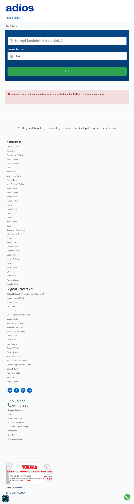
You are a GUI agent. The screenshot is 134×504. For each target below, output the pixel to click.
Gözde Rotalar (12, 319)
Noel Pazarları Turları (15, 184)
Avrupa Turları (12, 180)
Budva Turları (12, 197)
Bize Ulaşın (12, 435)
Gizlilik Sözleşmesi (15, 418)
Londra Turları (12, 209)
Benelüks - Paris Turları (16, 230)
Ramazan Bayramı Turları (17, 360)
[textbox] (67, 41)
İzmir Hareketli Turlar (15, 323)
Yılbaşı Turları (12, 192)
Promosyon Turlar (14, 356)
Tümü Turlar (11, 26)
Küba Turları (12, 276)
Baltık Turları (12, 222)
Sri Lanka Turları (13, 251)
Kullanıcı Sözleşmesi (16, 410)
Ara (67, 71)
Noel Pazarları (12, 344)
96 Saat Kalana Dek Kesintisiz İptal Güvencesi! (25, 294)
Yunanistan (11, 151)
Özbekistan (11, 255)
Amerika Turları (13, 284)
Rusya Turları (12, 201)
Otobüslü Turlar (13, 147)
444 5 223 (20, 405)
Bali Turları (11, 263)
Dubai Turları (12, 311)
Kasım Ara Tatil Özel (15, 327)
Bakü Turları (12, 172)
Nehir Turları (12, 267)
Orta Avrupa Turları (14, 176)
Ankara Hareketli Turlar (16, 298)
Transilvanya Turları (15, 155)
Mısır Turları (12, 340)
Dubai (9, 226)
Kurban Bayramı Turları (16, 331)
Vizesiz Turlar (12, 377)
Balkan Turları (12, 159)
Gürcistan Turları (13, 163)
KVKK (10, 414)
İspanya (10, 205)
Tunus (9, 218)
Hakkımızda (12, 431)
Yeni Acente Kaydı (15, 439)
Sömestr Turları (13, 369)
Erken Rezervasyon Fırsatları (18, 315)
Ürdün (9, 238)
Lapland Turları (13, 247)
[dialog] (5, 498)
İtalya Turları (12, 188)
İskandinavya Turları (15, 234)
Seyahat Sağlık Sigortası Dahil (19, 365)
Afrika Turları (12, 242)
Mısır (9, 168)
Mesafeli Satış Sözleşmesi (18, 423)
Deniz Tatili (11, 306)
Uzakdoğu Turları (14, 259)
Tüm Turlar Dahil (13, 373)
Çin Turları (11, 272)
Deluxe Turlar (12, 302)
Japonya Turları (13, 280)
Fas (8, 213)
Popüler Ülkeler (13, 352)
